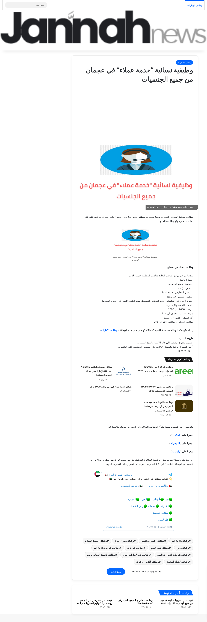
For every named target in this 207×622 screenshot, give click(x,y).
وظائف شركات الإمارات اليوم (173, 554)
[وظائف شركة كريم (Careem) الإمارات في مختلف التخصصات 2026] (184, 371)
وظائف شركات (135, 547)
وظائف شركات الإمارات (107, 547)
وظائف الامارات (109, 330)
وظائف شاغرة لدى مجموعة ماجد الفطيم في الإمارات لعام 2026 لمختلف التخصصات (157, 406)
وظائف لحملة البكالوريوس (101, 554)
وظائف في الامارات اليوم (136, 554)
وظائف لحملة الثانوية (178, 561)
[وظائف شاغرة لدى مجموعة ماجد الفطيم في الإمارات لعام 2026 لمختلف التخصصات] (184, 406)
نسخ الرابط (116, 571)
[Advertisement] (135, 110)
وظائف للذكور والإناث (147, 561)
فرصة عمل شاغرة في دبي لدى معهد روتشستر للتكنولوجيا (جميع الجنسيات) (94, 602)
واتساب (176, 451)
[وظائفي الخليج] (103, 27)
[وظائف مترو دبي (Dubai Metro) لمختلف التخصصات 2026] (184, 391)
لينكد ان (176, 435)
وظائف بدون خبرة (124, 540)
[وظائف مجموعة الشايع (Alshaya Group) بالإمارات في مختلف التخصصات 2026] (123, 371)
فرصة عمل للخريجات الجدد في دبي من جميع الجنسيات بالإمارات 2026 (176, 602)
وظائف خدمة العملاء (96, 540)
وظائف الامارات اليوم (153, 540)
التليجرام (175, 443)
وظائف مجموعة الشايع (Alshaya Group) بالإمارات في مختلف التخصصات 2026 (96, 371)
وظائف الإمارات (194, 5)
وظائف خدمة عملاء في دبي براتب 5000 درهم (111, 386)
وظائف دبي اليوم (160, 547)
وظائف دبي (183, 547)
